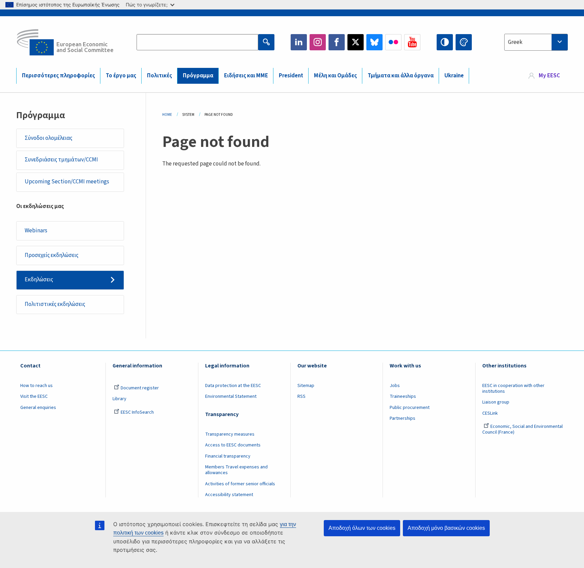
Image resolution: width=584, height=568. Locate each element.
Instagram (318, 42)
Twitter (355, 42)
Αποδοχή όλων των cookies (361, 528)
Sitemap (305, 385)
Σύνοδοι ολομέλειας (48, 138)
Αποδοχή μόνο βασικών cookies (446, 528)
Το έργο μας (121, 76)
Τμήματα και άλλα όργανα (401, 76)
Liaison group (495, 402)
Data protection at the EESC (233, 385)
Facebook (336, 42)
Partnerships (402, 418)
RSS (301, 396)
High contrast (445, 42)
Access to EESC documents (233, 445)
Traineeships (403, 396)
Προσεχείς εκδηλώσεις (51, 255)
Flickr (393, 42)
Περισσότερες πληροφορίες (58, 76)
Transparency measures (229, 434)
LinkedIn (299, 42)
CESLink (490, 413)
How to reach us (36, 385)
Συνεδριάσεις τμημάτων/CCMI (61, 160)
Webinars (36, 231)
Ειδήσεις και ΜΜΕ (246, 76)
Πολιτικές (159, 76)
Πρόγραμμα (198, 76)
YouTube (412, 42)
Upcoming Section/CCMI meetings (67, 182)
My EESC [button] (549, 76)
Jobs (395, 385)
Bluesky (374, 42)
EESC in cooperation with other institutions (513, 388)
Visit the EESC (34, 396)
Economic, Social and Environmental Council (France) (522, 429)
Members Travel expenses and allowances (236, 470)
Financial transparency (227, 456)
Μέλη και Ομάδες (335, 76)
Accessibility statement (229, 494)
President (291, 76)
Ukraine (454, 76)
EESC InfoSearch (137, 412)
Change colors (464, 42)
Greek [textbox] (515, 42)
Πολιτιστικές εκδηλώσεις (55, 304)
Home (167, 114)
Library (119, 398)
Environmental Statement (231, 396)
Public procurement (410, 407)
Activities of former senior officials (240, 484)
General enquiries (38, 407)
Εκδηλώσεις (39, 280)
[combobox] (536, 42)
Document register (140, 388)
